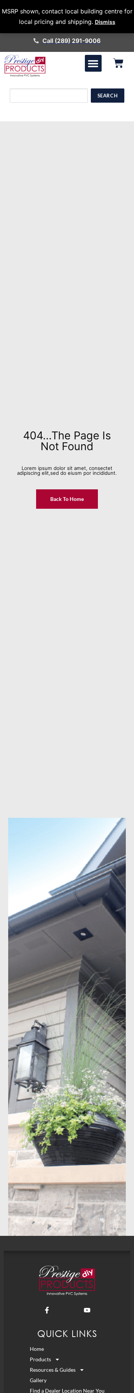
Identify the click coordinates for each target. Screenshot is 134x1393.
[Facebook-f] (47, 1310)
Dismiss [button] (105, 22)
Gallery (38, 1380)
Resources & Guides (53, 1369)
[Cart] (118, 63)
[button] (93, 63)
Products (40, 1359)
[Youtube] (87, 1310)
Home (37, 1349)
